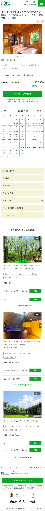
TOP (2, 467)
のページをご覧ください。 (26, 488)
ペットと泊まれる (12, 467)
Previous (4, 249)
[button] (17, 56)
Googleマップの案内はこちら (22, 480)
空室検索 (33, 4)
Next (40, 249)
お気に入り (27, 4)
